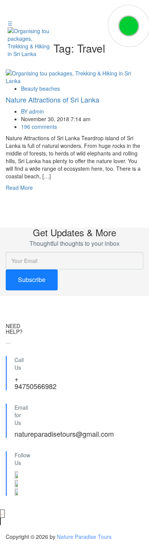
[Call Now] (128, 25)
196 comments (39, 126)
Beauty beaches (40, 88)
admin (32, 111)
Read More (19, 187)
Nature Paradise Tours (84, 536)
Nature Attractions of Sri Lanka (52, 99)
